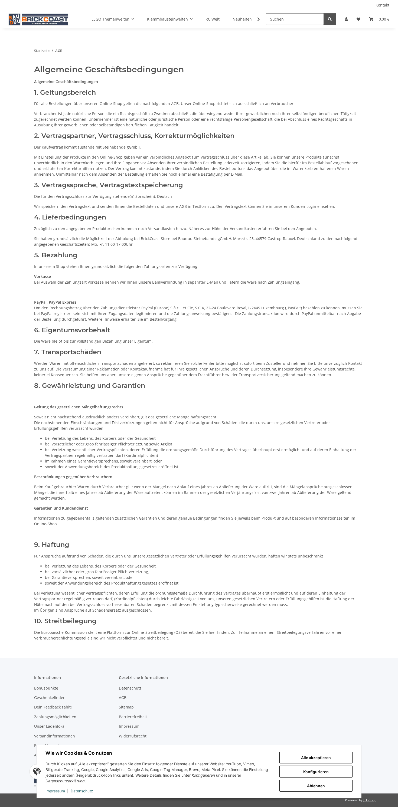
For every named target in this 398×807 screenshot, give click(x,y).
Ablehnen (316, 785)
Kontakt (382, 5)
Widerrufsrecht (132, 736)
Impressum (55, 791)
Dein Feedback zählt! (53, 707)
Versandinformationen (54, 736)
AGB (122, 697)
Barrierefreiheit (133, 716)
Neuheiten (242, 19)
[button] (346, 19)
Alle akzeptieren (316, 757)
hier (212, 632)
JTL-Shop (369, 800)
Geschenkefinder (49, 697)
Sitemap (126, 707)
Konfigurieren (316, 771)
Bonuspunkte (46, 688)
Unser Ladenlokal (50, 726)
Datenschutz (82, 791)
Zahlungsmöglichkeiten (55, 716)
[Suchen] (330, 19)
